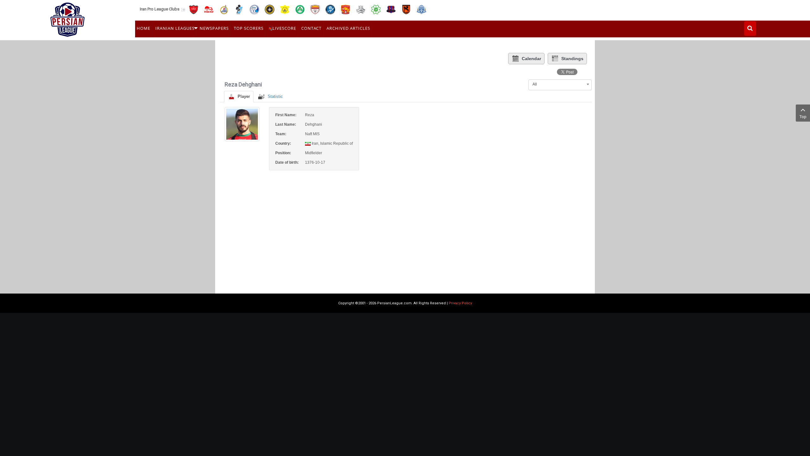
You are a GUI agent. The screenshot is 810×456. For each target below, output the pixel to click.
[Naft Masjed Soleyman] (224, 9)
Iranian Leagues (175, 28)
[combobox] (560, 84)
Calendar (531, 58)
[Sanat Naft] (285, 9)
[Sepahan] (269, 9)
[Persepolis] (193, 9)
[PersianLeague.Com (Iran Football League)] (67, 18)
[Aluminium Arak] (421, 9)
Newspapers (214, 28)
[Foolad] (315, 9)
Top (803, 116)
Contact (311, 28)
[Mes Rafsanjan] (406, 9)
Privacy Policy (460, 303)
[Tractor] (209, 9)
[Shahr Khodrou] (345, 9)
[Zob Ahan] (300, 9)
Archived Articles (348, 28)
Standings (572, 58)
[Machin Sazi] (376, 9)
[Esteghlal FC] (254, 9)
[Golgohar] (330, 9)
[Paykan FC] (239, 9)
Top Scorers (249, 28)
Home (143, 28)
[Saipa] (360, 9)
